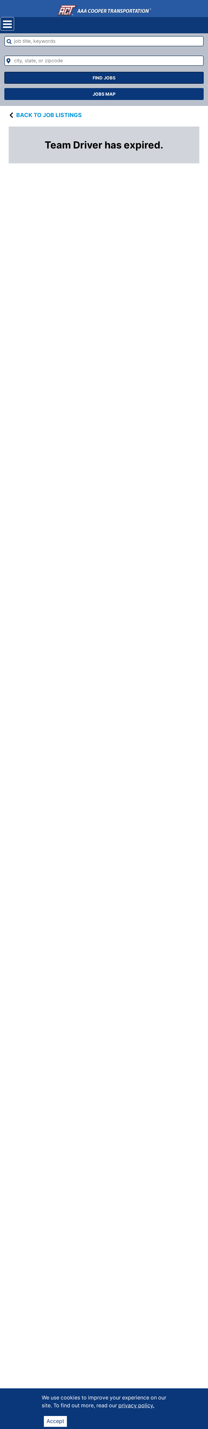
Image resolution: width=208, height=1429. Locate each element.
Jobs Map (104, 94)
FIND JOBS (104, 77)
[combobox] (103, 41)
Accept (55, 1421)
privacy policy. (136, 1405)
